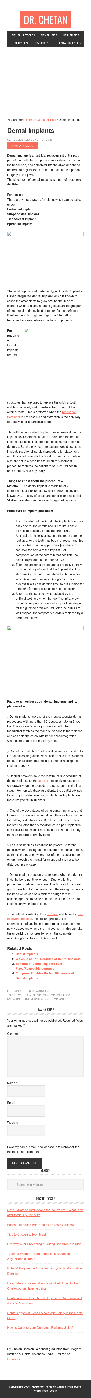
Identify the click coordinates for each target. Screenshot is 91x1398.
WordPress (41, 1390)
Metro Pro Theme (42, 1386)
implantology (60, 995)
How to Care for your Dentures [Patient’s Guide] (40, 1327)
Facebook (14, 1359)
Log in (53, 1390)
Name (12, 1083)
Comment (14, 1033)
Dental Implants (27, 954)
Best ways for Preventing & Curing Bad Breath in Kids (44, 1243)
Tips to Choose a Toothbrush (27, 1234)
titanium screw (32, 999)
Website (12, 1122)
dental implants (37, 995)
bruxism (52, 914)
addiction (44, 780)
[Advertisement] (45, 78)
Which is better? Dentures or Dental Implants (48, 959)
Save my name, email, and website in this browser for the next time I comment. (43, 1149)
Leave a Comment (23, 145)
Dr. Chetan (46, 19)
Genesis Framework (69, 1386)
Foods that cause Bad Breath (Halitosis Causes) (40, 1224)
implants (13, 999)
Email (12, 1102)
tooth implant (54, 999)
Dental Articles (37, 991)
